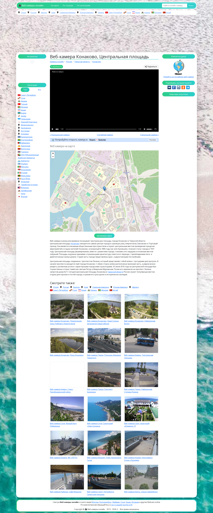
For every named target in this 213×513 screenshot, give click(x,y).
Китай (168, 12)
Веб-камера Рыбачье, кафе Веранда (65, 492)
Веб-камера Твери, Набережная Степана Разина (138, 390)
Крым (137, 12)
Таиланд (24, 152)
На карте (55, 5)
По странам (68, 5)
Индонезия (26, 170)
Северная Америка (67, 12)
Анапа (23, 113)
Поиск (191, 5)
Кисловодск (26, 128)
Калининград (26, 137)
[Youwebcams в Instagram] (178, 87)
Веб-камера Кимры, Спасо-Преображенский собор (61, 390)
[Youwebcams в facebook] (174, 87)
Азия (53, 12)
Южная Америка (86, 12)
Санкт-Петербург (115, 12)
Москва (95, 502)
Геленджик (26, 119)
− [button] (53, 156)
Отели (23, 12)
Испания (135, 502)
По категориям (83, 5)
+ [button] (53, 153)
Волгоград (25, 149)
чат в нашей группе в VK (121, 505)
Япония (24, 196)
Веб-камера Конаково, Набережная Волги (139, 322)
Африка (101, 12)
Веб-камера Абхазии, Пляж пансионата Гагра (104, 459)
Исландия (25, 181)
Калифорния (26, 190)
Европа (44, 12)
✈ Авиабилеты (56, 67)
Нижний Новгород (29, 122)
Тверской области (115, 272)
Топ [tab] (25, 90)
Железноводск (27, 125)
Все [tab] (39, 90)
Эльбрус (24, 164)
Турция (24, 104)
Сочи (129, 12)
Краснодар (25, 146)
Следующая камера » (149, 135)
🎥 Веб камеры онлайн (30, 5)
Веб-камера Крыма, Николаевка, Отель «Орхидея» (138, 459)
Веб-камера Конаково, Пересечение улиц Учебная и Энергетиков (66, 322)
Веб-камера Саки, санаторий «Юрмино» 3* (136, 424)
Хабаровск (25, 143)
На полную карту (104, 235)
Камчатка (25, 161)
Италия (24, 173)
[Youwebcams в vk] (169, 87)
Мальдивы (25, 175)
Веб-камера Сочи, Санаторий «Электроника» (100, 424)
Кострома (25, 131)
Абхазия (158, 12)
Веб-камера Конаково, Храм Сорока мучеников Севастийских (103, 322)
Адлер (23, 116)
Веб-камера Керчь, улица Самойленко (141, 492)
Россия (33, 12)
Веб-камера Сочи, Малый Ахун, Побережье (63, 424)
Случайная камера (105, 135)
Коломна (25, 134)
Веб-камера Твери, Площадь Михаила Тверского (104, 356)
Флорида (25, 187)
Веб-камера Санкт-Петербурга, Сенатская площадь (100, 493)
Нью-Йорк (25, 178)
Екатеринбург (27, 140)
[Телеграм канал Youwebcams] (188, 87)
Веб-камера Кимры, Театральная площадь (138, 356)
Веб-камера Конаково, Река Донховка (66, 355)
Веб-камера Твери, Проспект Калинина (100, 390)
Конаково (75, 243)
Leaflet (156, 231)
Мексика (24, 167)
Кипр (23, 193)
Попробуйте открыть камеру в (71, 139)
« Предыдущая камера (60, 135)
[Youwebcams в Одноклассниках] (183, 87)
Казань (147, 12)
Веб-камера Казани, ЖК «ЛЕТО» (63, 457)
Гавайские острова (29, 184)
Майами (116, 502)
